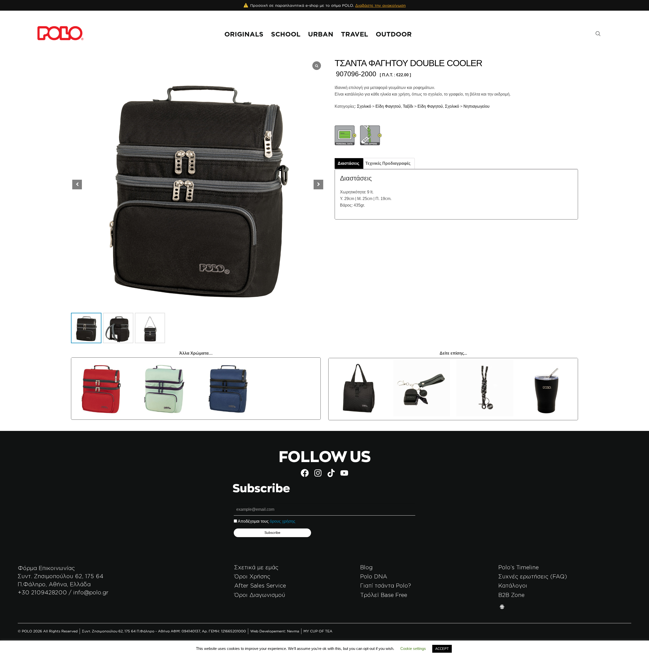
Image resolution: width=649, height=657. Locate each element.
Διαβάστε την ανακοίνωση (380, 5)
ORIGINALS (243, 34)
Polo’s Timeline (518, 567)
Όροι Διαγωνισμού (259, 595)
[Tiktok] (331, 473)
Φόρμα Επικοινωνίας (46, 568)
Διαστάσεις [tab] (348, 163)
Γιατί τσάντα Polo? (385, 585)
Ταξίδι (407, 106)
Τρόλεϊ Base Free (383, 595)
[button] (318, 184)
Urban (320, 34)
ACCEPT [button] (442, 649)
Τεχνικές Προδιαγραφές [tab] (387, 163)
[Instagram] (318, 473)
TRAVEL (354, 34)
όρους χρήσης (282, 521)
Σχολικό (363, 106)
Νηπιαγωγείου (476, 106)
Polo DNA (373, 576)
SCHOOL (285, 34)
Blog (366, 567)
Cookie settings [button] (413, 648)
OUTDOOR (394, 34)
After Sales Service (260, 585)
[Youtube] (344, 473)
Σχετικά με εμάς (256, 567)
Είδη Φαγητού (388, 106)
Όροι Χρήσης (252, 576)
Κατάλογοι (512, 585)
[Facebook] (305, 473)
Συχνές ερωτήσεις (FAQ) (532, 576)
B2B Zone (511, 595)
